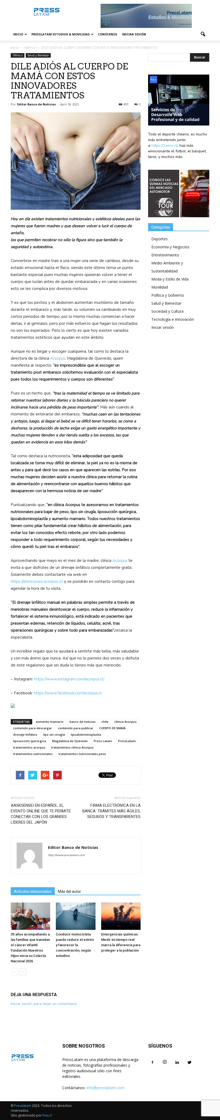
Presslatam (22, 1105)
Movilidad (159, 287)
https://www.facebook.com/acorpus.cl (68, 693)
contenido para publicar (75, 728)
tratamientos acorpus (29, 747)
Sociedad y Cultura (167, 311)
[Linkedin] (177, 1062)
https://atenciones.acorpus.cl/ (37, 581)
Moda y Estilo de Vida (170, 279)
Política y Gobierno (167, 295)
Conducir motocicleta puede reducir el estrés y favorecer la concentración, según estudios (75, 945)
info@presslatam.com (105, 1087)
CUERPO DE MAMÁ (112, 728)
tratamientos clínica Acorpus (72, 747)
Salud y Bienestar (38, 55)
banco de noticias (82, 722)
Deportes (159, 238)
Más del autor (69, 891)
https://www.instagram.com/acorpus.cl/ (69, 679)
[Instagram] (164, 1062)
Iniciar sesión (134, 34)
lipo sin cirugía (54, 734)
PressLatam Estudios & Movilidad (60, 34)
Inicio (18, 34)
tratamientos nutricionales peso (82, 754)
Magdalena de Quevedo (70, 741)
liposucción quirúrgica (29, 741)
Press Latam (103, 741)
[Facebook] (152, 1062)
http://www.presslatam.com (66, 855)
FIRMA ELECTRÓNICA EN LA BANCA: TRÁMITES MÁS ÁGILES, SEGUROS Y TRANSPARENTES (111, 811)
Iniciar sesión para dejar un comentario (44, 1003)
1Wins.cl (17, 55)
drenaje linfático (25, 734)
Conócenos (107, 34)
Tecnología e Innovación (172, 319)
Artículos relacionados (33, 891)
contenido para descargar (32, 728)
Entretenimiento (165, 254)
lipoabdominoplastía (86, 734)
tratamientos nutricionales (33, 754)
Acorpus (57, 358)
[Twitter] (189, 1062)
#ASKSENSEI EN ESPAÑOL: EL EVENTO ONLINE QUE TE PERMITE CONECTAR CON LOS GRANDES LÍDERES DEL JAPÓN (41, 814)
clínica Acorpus (125, 722)
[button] (202, 34)
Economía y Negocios (170, 246)
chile (104, 722)
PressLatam (127, 741)
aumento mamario (50, 722)
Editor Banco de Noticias (36, 104)
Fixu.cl (47, 1115)
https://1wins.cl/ (164, 145)
